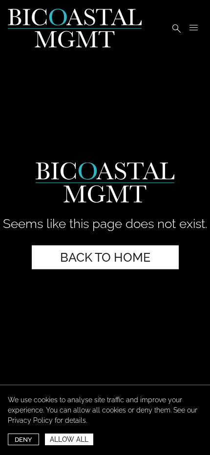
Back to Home (105, 257)
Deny (23, 439)
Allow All (69, 439)
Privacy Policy (30, 420)
